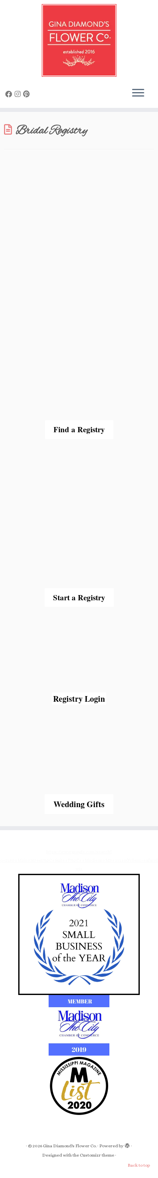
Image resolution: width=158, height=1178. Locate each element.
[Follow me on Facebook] (10, 94)
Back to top (139, 1165)
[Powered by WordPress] (127, 1144)
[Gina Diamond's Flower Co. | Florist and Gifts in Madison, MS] (79, 40)
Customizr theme (97, 1155)
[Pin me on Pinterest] (27, 94)
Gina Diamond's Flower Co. (69, 1146)
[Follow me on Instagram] (19, 94)
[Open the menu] (138, 93)
